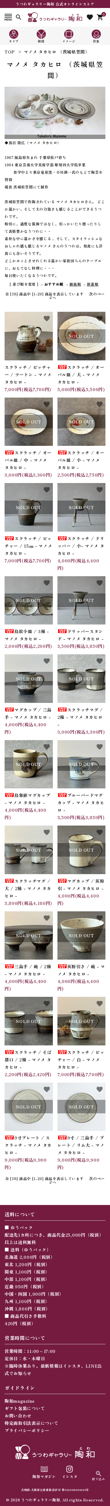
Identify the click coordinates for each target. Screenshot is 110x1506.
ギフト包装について (25, 1408)
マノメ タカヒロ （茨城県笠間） (57, 52)
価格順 (75, 284)
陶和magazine (20, 1401)
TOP (10, 52)
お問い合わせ (18, 1416)
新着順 (92, 284)
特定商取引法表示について (31, 1423)
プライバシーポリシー (27, 1430)
